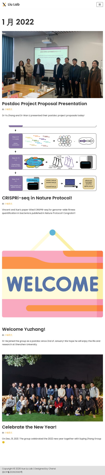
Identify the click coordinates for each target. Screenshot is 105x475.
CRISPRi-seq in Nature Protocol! (37, 198)
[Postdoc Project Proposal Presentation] (52, 64)
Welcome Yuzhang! (23, 329)
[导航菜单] (100, 4)
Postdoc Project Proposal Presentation (44, 104)
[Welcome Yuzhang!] (52, 273)
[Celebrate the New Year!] (52, 387)
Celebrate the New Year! (29, 427)
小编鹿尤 (8, 109)
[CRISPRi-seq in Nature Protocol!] (52, 158)
